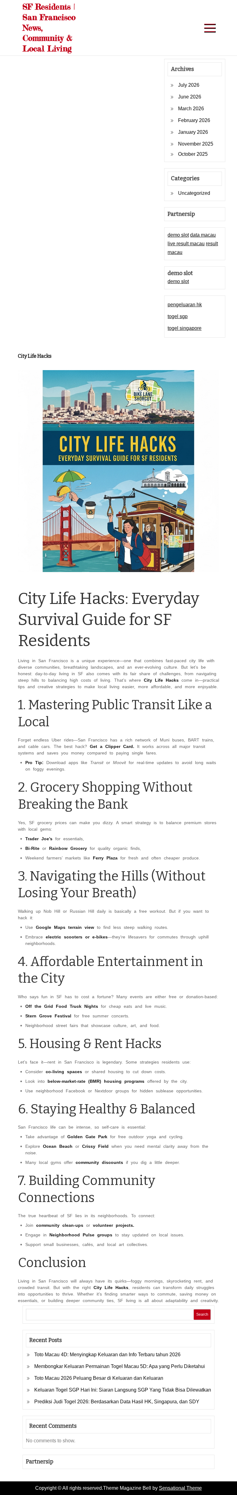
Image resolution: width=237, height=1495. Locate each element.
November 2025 (195, 143)
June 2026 (189, 96)
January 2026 (193, 132)
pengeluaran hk (185, 304)
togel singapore (185, 328)
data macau (203, 235)
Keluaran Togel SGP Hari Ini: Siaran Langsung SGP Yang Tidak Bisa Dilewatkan (122, 1389)
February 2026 (194, 120)
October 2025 (193, 154)
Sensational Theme (180, 1488)
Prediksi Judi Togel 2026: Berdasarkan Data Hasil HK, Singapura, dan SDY (116, 1401)
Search (202, 1314)
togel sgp (178, 316)
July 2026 (188, 85)
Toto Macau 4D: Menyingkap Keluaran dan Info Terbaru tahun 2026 (107, 1354)
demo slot (178, 235)
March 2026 (191, 108)
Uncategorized (194, 193)
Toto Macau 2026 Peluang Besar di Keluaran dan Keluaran (98, 1378)
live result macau (186, 243)
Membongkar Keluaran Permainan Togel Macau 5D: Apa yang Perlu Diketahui (119, 1366)
